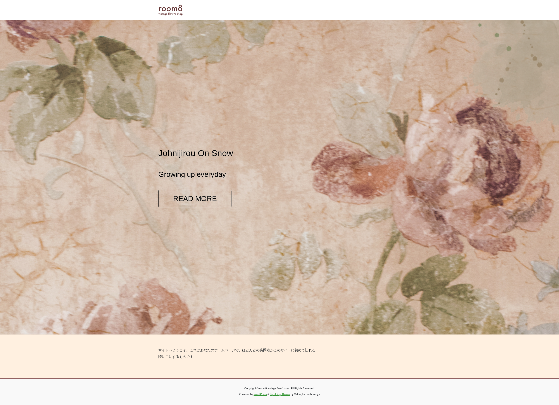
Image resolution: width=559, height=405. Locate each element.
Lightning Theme (280, 394)
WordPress (260, 394)
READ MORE (195, 199)
